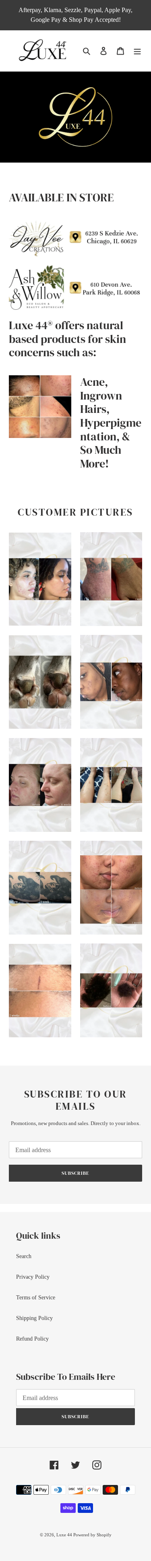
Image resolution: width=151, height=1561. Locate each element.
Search (23, 1256)
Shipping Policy (34, 1318)
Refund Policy (32, 1339)
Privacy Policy (33, 1277)
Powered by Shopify (92, 1534)
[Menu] (137, 50)
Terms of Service (35, 1297)
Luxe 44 (64, 1534)
